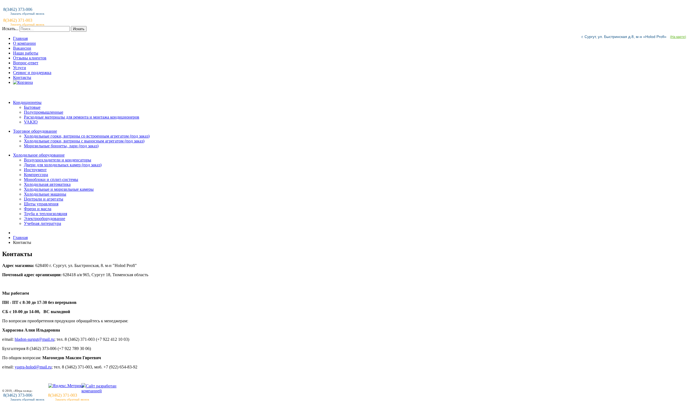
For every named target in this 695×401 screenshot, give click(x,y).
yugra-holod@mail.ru (33, 367)
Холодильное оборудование (39, 155)
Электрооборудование (44, 218)
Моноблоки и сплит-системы (51, 179)
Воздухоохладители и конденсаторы (57, 160)
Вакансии (22, 48)
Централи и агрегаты (43, 199)
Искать (78, 29)
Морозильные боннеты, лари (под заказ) (61, 146)
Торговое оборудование (35, 131)
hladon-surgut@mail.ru (34, 339)
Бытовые (32, 107)
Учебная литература (42, 223)
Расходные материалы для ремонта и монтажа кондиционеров (81, 117)
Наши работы (25, 53)
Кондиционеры (27, 102)
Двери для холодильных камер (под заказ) (63, 165)
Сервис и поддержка (32, 72)
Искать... (10, 28)
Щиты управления (41, 204)
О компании (24, 43)
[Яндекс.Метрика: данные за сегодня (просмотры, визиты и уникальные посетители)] (66, 385)
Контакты (22, 77)
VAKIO (31, 122)
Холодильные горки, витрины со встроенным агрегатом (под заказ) (87, 136)
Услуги (19, 67)
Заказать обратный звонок (27, 399)
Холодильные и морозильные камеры (59, 189)
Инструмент (35, 169)
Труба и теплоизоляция (45, 213)
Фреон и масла (37, 208)
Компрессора (36, 174)
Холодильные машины (45, 194)
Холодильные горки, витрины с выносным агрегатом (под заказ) (84, 141)
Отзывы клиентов (29, 58)
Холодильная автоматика (47, 184)
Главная (20, 38)
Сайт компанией (98, 388)
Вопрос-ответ (25, 63)
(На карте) (678, 37)
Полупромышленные (43, 112)
